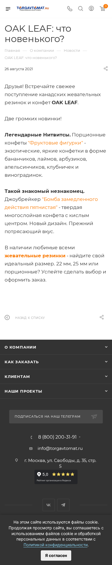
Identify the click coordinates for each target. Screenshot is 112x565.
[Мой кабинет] (91, 9)
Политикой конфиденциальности (56, 544)
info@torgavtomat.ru (60, 448)
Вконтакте (49, 505)
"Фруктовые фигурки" (55, 143)
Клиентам (17, 376)
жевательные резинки (35, 255)
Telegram (63, 505)
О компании (20, 347)
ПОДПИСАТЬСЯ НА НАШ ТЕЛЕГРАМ (48, 416)
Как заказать (22, 361)
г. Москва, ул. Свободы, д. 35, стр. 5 (60, 463)
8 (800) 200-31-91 (57, 437)
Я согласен (56, 555)
